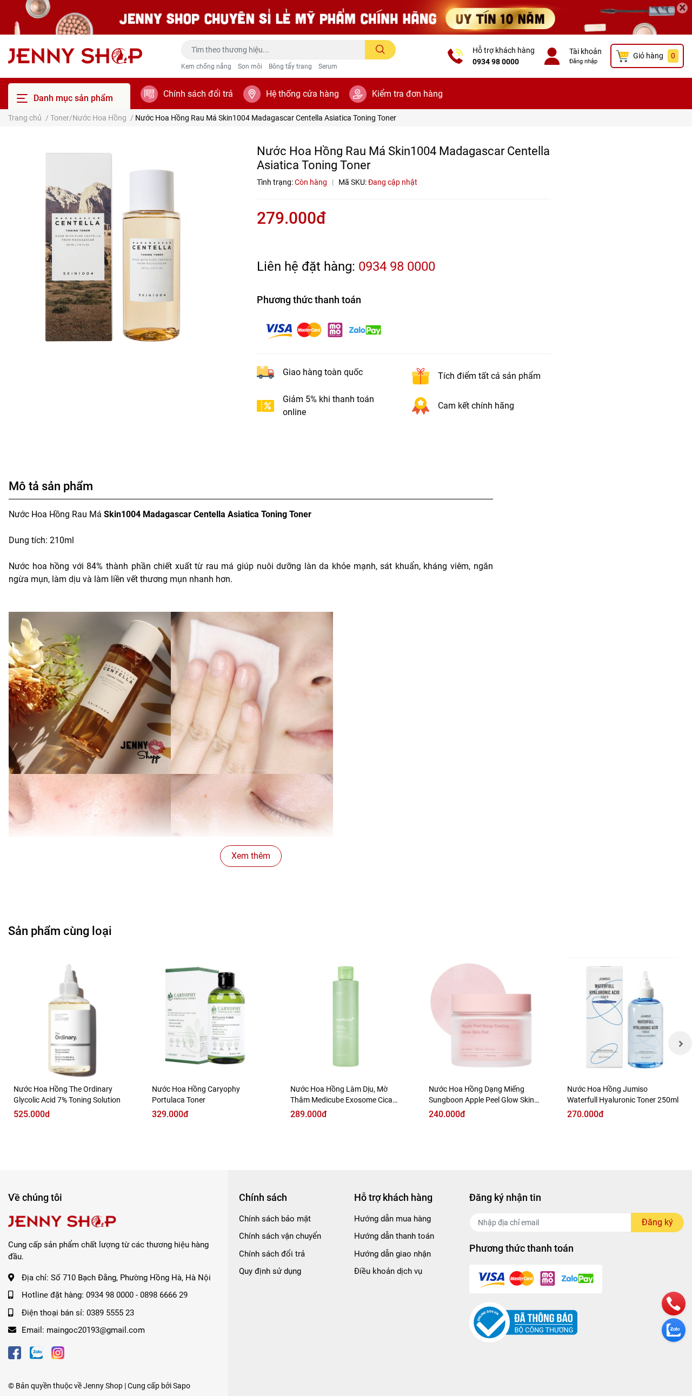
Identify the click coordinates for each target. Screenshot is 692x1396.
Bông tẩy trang (290, 66)
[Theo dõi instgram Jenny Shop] (57, 1352)
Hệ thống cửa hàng (302, 94)
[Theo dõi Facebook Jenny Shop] (14, 1352)
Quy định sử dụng (270, 1271)
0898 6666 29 (164, 1295)
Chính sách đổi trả (198, 94)
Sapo (181, 1385)
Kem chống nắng (206, 66)
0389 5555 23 (110, 1313)
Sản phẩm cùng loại (60, 931)
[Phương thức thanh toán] (323, 330)
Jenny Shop (103, 1385)
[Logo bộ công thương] (523, 1322)
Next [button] (680, 1043)
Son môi (250, 66)
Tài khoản (585, 51)
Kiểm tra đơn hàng (407, 94)
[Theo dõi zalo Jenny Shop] (36, 1352)
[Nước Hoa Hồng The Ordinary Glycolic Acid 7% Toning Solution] (69, 1018)
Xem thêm (250, 856)
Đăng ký (657, 1222)
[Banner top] (346, 17)
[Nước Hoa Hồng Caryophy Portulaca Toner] (208, 1018)
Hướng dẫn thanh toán (394, 1236)
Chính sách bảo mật (275, 1219)
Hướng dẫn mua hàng (392, 1219)
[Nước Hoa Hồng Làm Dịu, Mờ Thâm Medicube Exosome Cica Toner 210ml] (346, 1018)
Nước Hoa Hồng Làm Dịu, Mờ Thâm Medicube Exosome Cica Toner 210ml (341, 1099)
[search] (380, 49)
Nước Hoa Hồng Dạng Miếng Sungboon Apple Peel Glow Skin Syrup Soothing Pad (481, 1099)
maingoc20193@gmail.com (95, 1330)
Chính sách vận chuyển (280, 1236)
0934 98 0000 (496, 61)
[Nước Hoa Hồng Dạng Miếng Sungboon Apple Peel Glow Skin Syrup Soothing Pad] (484, 1018)
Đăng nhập (583, 61)
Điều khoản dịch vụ (388, 1271)
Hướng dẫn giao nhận (392, 1254)
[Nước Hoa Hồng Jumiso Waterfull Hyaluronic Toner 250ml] (623, 1018)
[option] (115, 251)
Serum (327, 66)
